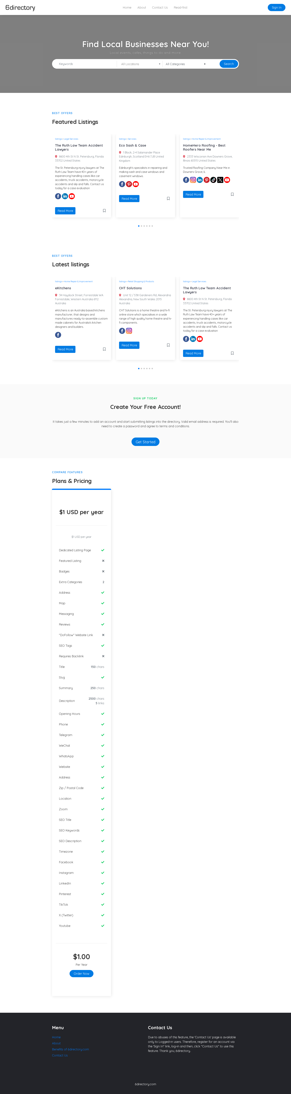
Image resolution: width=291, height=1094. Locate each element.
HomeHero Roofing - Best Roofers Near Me (204, 147)
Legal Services (71, 138)
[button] (138, 226)
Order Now (81, 974)
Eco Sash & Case (132, 145)
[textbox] (139, 64)
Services (132, 138)
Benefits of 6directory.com (70, 1049)
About (141, 7)
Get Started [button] (145, 441)
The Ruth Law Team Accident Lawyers (79, 147)
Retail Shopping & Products (141, 281)
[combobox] (140, 64)
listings (58, 138)
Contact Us (160, 7)
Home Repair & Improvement (206, 138)
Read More (65, 211)
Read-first (180, 7)
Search (229, 64)
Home (127, 7)
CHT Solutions (130, 288)
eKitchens (63, 288)
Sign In (276, 7)
